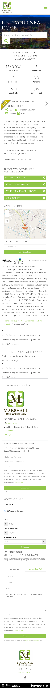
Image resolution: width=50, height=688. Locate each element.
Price (6, 519)
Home (6, 321)
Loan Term (8, 504)
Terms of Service (36, 640)
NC (21, 321)
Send (25, 636)
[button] (6, 41)
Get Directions (25, 252)
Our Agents (8, 434)
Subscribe (25, 488)
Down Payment (11, 528)
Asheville (40, 321)
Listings (14, 321)
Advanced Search (11, 46)
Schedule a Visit (35, 569)
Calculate (25, 547)
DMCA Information (25, 672)
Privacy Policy (19, 482)
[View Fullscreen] (7, 221)
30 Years (10, 511)
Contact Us (8, 430)
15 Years (20, 511)
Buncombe (29, 321)
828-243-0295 (12, 423)
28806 (8, 324)
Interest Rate (10, 537)
